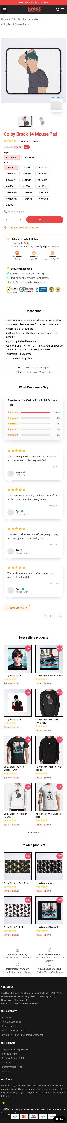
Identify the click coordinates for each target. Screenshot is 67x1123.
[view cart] (63, 9)
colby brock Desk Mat (14, 927)
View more (34, 833)
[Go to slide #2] (41, 121)
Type (6, 152)
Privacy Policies (9, 1026)
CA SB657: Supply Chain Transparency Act (22, 1035)
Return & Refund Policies (14, 1058)
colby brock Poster (13, 719)
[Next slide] (61, 71)
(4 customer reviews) (27, 141)
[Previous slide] (6, 71)
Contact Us (7, 1062)
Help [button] (61, 1119)
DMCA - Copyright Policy (14, 1030)
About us (6, 1017)
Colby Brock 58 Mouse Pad (48, 927)
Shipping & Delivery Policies (15, 1049)
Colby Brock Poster (13, 675)
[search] (58, 9)
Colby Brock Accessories (24, 19)
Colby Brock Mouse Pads (15, 24)
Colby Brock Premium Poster (49, 675)
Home (4, 19)
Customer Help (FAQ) (12, 1067)
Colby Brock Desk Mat (45, 883)
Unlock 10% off (6, 1109)
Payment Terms (9, 1053)
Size (6, 162)
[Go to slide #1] (25, 121)
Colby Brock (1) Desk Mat (16, 883)
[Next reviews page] (60, 616)
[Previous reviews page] (45, 616)
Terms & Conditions (11, 1021)
